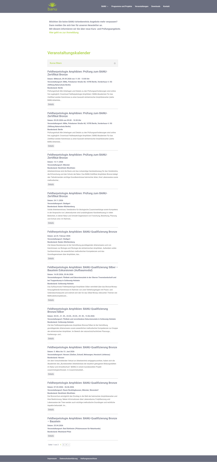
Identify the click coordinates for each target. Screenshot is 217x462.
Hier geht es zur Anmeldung (64, 32)
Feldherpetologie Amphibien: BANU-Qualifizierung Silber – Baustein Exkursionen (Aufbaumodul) (82, 269)
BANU (103, 6)
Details (51, 104)
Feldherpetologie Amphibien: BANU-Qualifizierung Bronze (82, 231)
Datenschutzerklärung (69, 458)
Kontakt (166, 6)
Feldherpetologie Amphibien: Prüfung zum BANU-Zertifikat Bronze (77, 73)
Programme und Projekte (121, 6)
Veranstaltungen (141, 6)
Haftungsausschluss (88, 458)
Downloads (155, 6)
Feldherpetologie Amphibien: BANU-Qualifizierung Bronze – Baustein (82, 420)
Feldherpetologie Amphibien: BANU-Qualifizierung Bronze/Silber (77, 310)
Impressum (52, 458)
